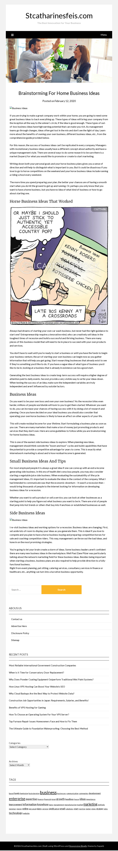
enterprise (17, 799)
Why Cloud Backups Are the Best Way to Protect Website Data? (41, 693)
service (45, 809)
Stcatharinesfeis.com (59, 15)
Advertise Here (19, 626)
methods (101, 805)
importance (90, 799)
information (30, 804)
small (62, 808)
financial (47, 799)
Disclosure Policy (20, 633)
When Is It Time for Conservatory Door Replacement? (36, 672)
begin (17, 793)
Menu (104, 34)
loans (51, 805)
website (26, 813)
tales (106, 809)
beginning (24, 793)
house (76, 799)
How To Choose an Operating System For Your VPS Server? (39, 714)
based (11, 793)
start (76, 808)
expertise (31, 799)
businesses (61, 793)
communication (72, 793)
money (19, 809)
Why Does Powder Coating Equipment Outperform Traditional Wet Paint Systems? (51, 679)
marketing (90, 804)
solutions (69, 809)
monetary (12, 809)
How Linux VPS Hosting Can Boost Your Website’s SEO (37, 686)
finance (40, 799)
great (53, 799)
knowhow (42, 804)
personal (32, 809)
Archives (13, 761)
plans (39, 808)
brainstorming (34, 793)
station (88, 809)
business (48, 792)
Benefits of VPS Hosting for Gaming (27, 707)
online (25, 808)
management (59, 805)
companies (83, 793)
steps (93, 809)
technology (16, 813)
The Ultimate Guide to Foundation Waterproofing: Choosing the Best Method (48, 728)
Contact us (16, 619)
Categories (14, 743)
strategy (99, 808)
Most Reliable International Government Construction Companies (42, 665)
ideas (83, 799)
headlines (69, 799)
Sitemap (15, 640)
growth (60, 799)
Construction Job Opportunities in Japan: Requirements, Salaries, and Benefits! (49, 700)
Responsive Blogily (78, 846)
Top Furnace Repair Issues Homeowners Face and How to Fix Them (43, 721)
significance (54, 808)
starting (82, 809)
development (95, 793)
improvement (15, 804)
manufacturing (70, 805)
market (80, 804)
